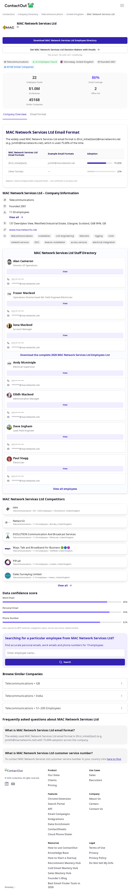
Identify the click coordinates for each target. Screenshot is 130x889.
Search (67, 662)
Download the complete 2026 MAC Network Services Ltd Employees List (65, 355)
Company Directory (28, 14)
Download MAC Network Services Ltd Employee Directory (65, 40)
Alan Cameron (23, 261)
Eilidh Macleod (23, 394)
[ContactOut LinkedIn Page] (7, 833)
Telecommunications (52, 14)
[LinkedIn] (18, 27)
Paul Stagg (20, 458)
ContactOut (9, 14)
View (65, 271)
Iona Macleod (22, 324)
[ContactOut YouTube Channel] (13, 833)
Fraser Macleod (24, 292)
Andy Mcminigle (24, 362)
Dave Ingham (22, 426)
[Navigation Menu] (122, 5)
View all (63, 585)
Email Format (38, 114)
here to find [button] (114, 759)
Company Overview (14, 114)
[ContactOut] (20, 5)
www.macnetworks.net (23, 229)
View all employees (65, 489)
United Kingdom (75, 14)
